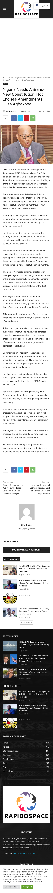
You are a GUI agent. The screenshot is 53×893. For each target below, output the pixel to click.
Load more (25, 622)
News (11, 77)
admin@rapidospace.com (24, 853)
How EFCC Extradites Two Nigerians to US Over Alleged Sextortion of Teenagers (34, 569)
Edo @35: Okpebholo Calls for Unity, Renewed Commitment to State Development (34, 611)
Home (5, 77)
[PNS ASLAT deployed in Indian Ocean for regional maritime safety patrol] (10, 646)
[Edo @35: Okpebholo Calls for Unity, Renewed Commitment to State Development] (10, 613)
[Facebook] (14, 118)
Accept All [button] (27, 887)
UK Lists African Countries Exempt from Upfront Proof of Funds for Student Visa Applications (33, 658)
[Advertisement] (26, 45)
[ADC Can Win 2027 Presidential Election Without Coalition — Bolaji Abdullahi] (10, 584)
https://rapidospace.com (26, 529)
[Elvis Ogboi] (4, 111)
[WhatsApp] (32, 118)
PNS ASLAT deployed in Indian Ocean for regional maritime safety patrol (34, 644)
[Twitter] (20, 118)
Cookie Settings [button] (11, 887)
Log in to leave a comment (26, 550)
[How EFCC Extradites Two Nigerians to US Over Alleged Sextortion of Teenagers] (10, 570)
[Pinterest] (26, 118)
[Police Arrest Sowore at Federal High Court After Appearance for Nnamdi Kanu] (10, 673)
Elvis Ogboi (12, 111)
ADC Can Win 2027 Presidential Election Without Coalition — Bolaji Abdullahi (33, 583)
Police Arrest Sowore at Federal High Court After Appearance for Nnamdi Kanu (33, 672)
